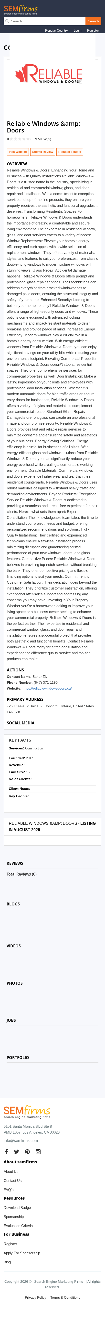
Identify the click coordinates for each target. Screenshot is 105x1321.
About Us (11, 1171)
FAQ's (9, 1190)
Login (77, 30)
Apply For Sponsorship (22, 1253)
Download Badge (17, 1207)
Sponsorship (14, 1217)
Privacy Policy (35, 1297)
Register (93, 30)
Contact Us (13, 1180)
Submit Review (42, 152)
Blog (7, 1262)
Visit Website (18, 152)
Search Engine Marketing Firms (58, 1281)
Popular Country (56, 30)
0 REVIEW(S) (41, 139)
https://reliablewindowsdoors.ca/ (47, 688)
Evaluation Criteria (18, 1226)
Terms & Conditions (65, 1297)
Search (93, 21)
